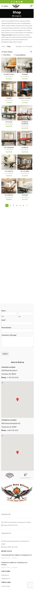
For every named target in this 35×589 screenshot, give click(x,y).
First (2, 316)
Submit (5, 354)
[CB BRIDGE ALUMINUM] (24, 112)
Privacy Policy (5, 586)
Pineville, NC (5, 575)
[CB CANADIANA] (8, 138)
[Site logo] (16, 6)
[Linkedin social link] (19, 1)
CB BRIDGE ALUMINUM (24, 123)
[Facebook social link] (12, 1)
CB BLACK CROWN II (24, 98)
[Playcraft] (26, 475)
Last (19, 316)
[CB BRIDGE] (24, 138)
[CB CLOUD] (8, 112)
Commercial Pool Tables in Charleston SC (16, 555)
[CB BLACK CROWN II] (24, 89)
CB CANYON (9, 171)
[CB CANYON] (8, 162)
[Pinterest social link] (16, 1)
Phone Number (6, 327)
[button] (17, 399)
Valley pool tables (6, 35)
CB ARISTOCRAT (9, 74)
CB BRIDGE (24, 147)
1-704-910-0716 (12, 377)
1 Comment (14, 558)
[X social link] (14, 1)
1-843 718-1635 (12, 430)
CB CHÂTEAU (9, 195)
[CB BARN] (8, 89)
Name (3, 310)
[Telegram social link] (21, 1)
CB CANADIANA (9, 147)
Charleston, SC (5, 578)
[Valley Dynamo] (9, 475)
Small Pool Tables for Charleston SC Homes (14, 564)
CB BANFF (25, 74)
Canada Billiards (20, 55)
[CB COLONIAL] (24, 162)
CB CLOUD (8, 122)
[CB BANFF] (24, 65)
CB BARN (9, 98)
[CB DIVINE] (24, 186)
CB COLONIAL (24, 171)
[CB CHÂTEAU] (8, 186)
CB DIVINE (25, 195)
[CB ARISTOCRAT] (8, 65)
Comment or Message (9, 335)
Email (3, 320)
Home (3, 46)
